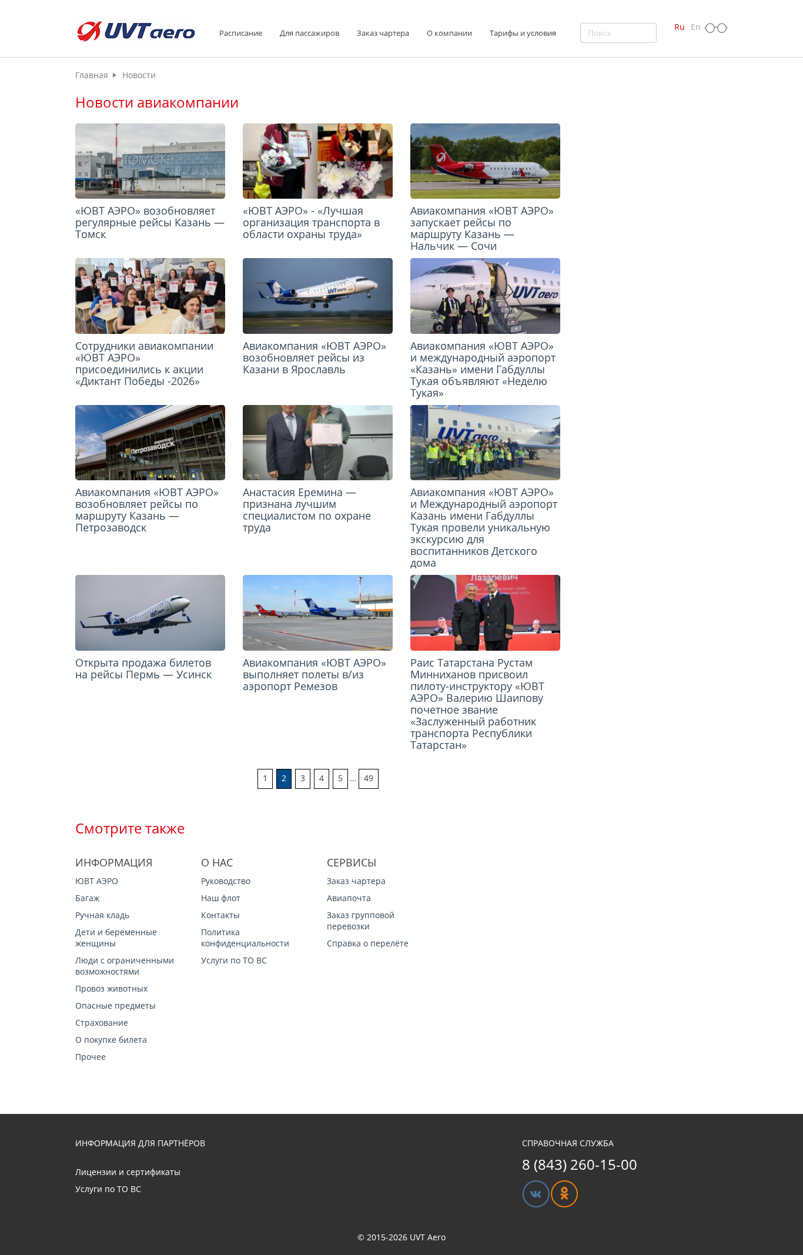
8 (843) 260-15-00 (579, 1164)
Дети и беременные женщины (116, 937)
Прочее (90, 1056)
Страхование (101, 1022)
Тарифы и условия (523, 33)
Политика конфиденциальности (245, 937)
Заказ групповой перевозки (360, 920)
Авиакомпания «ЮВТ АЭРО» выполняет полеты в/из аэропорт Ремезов (314, 674)
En (696, 26)
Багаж (87, 897)
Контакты (220, 915)
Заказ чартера (356, 880)
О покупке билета (111, 1039)
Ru (679, 26)
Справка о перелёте (368, 943)
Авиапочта (349, 897)
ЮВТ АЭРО (96, 880)
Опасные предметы (115, 1005)
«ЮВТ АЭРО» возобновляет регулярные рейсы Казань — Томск (150, 222)
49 (368, 778)
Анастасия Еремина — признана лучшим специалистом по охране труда (307, 509)
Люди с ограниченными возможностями (124, 966)
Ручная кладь (102, 915)
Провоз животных (111, 988)
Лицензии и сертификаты (127, 1171)
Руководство (225, 880)
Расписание (240, 33)
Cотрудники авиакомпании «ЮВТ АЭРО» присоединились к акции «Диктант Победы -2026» (144, 363)
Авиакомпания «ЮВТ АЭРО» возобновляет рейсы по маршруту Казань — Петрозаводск (147, 509)
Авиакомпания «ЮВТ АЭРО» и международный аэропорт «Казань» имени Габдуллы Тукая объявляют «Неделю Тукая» (483, 369)
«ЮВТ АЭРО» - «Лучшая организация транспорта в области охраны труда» (311, 222)
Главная (91, 75)
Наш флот (220, 897)
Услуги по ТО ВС (234, 960)
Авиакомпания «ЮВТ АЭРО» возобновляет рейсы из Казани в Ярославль (314, 357)
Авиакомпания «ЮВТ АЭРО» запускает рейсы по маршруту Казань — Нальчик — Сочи (482, 228)
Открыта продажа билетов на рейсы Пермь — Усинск (143, 668)
